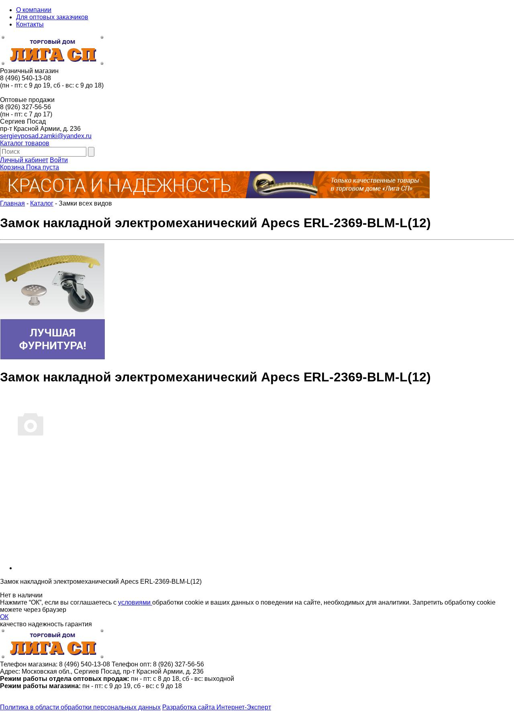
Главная (12, 203)
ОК (4, 616)
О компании (33, 9)
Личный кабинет (24, 160)
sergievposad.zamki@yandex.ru (46, 135)
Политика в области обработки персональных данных (80, 707)
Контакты (30, 24)
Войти (59, 160)
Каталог (41, 203)
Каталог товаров (24, 143)
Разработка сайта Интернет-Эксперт (216, 707)
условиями (135, 602)
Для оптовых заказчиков (52, 17)
